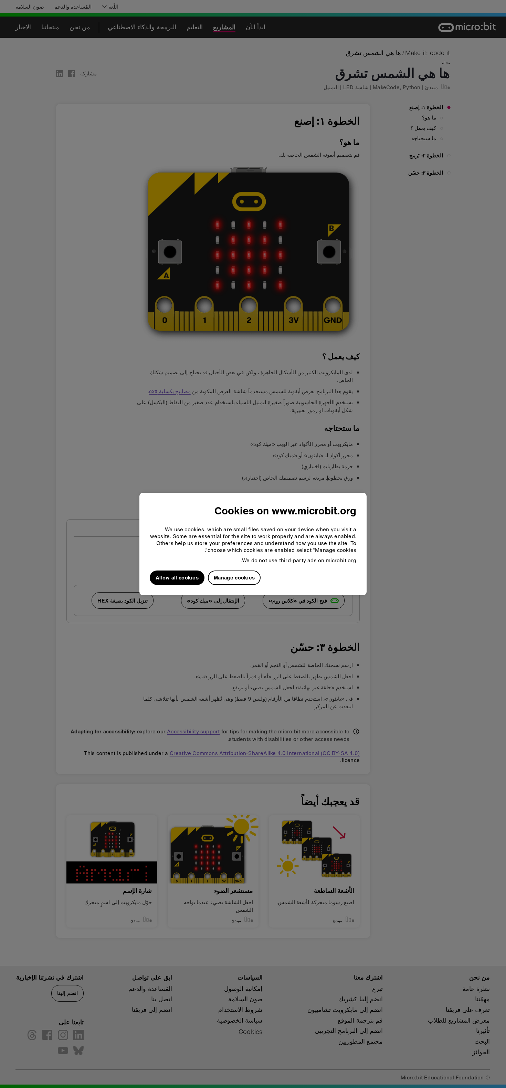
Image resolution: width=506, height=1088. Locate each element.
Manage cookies (234, 577)
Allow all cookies (177, 577)
